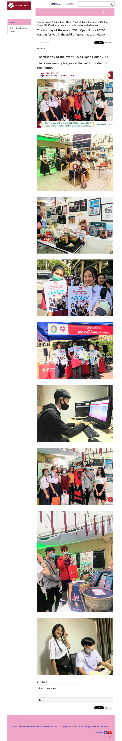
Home (40, 22)
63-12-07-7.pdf (48, 688)
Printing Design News (18, 30)
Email (109, 42)
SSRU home (56, 4)
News (12, 22)
